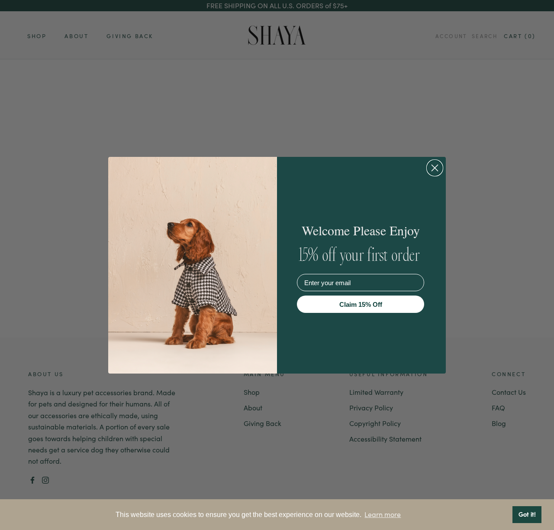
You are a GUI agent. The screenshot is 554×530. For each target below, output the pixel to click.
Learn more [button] (382, 514)
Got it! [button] (527, 514)
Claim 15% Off (360, 304)
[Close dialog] (434, 168)
